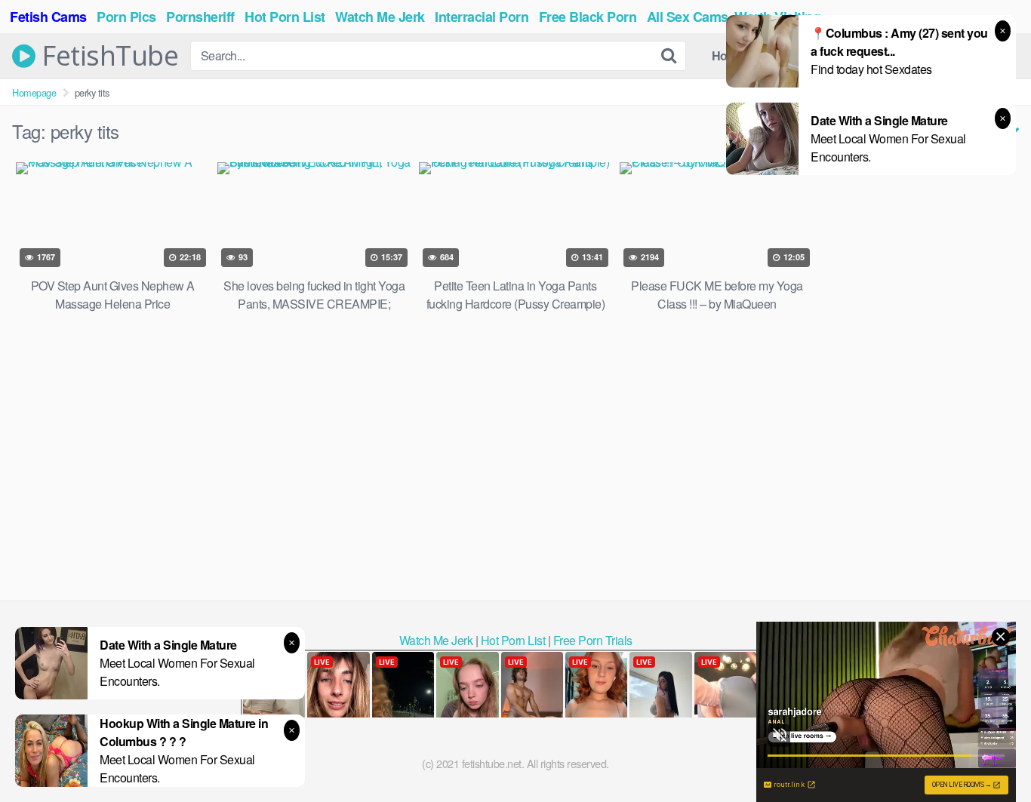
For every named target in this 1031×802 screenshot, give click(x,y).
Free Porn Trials (592, 640)
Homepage (34, 92)
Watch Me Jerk (436, 640)
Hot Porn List (513, 640)
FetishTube (106, 55)
